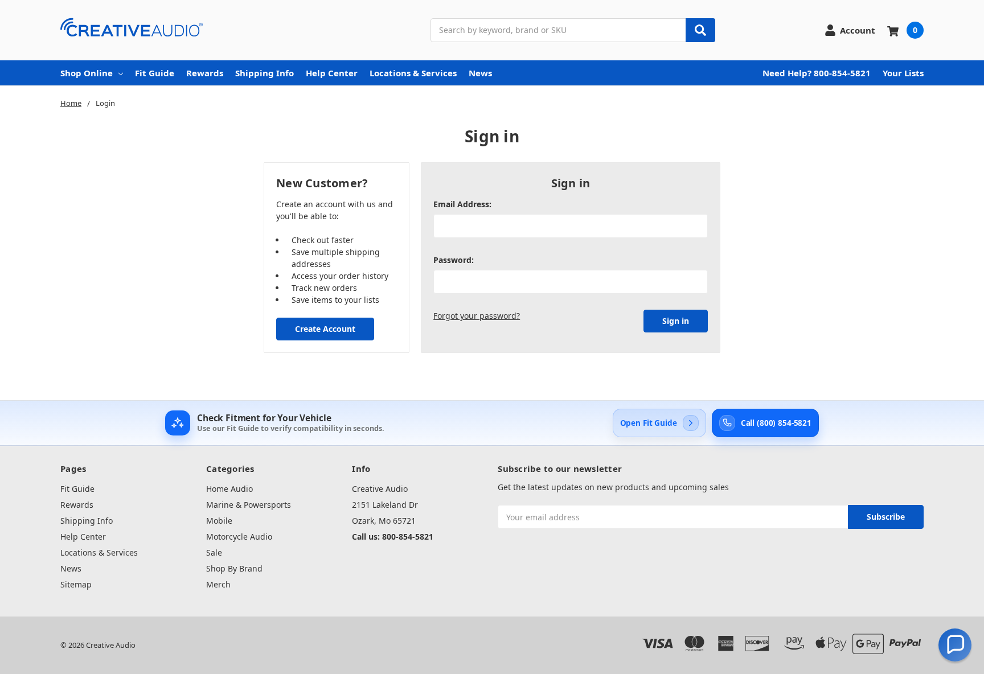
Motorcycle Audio (239, 536)
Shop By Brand (234, 568)
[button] (954, 644)
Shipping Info (264, 73)
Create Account (325, 328)
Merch (218, 584)
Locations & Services (413, 73)
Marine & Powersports (248, 504)
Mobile (219, 520)
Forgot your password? (476, 315)
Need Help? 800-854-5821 (816, 73)
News (480, 73)
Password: (453, 259)
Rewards (204, 73)
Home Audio (229, 488)
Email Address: (462, 204)
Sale (214, 552)
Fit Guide (154, 73)
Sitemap (76, 584)
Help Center (332, 73)
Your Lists (903, 73)
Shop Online (86, 73)
